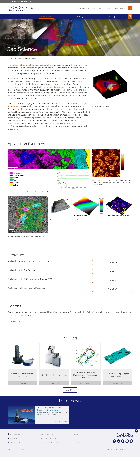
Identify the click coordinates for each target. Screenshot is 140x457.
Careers (102, 8)
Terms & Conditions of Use (50, 442)
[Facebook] (114, 441)
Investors (94, 8)
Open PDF (112, 262)
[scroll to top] (136, 431)
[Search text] (125, 16)
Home (10, 58)
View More (70, 390)
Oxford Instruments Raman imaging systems (32, 65)
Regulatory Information (48, 438)
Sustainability (84, 8)
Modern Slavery (15, 442)
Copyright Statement (16, 434)
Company (111, 16)
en (130, 8)
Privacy (75, 434)
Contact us (15, 321)
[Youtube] (127, 441)
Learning (79, 16)
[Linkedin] (118, 441)
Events (115, 8)
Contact (122, 8)
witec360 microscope (56, 87)
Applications (46, 16)
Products (13, 16)
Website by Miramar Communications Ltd (118, 449)
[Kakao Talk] (131, 441)
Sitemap (76, 442)
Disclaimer (76, 438)
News (109, 8)
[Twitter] (122, 441)
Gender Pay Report (47, 434)
